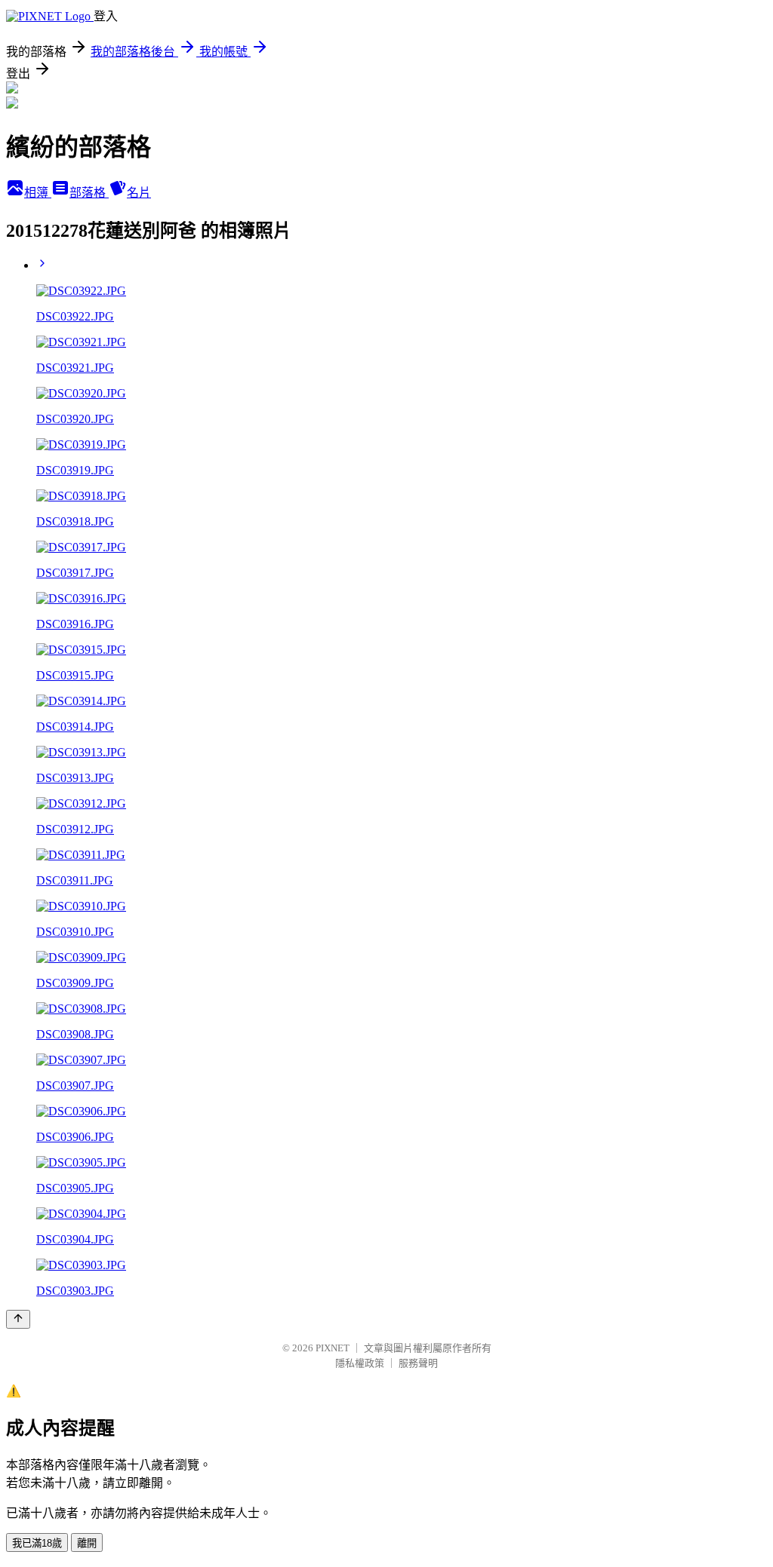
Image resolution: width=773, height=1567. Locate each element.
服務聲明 (418, 1363)
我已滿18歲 (37, 1543)
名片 (139, 192)
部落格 (89, 192)
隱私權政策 (359, 1363)
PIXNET (333, 1348)
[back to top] (18, 1319)
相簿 (37, 192)
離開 (87, 1543)
